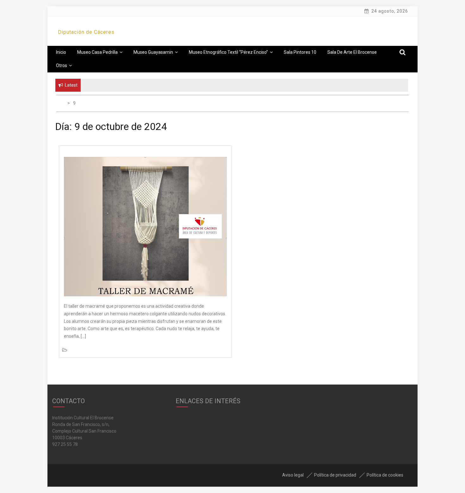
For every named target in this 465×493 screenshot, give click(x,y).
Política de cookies (385, 475)
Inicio (61, 52)
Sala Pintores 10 (300, 52)
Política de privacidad (335, 475)
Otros (61, 65)
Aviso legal (293, 475)
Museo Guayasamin (153, 52)
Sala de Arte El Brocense (352, 52)
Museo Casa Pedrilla (97, 52)
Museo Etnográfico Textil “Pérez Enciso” (228, 52)
